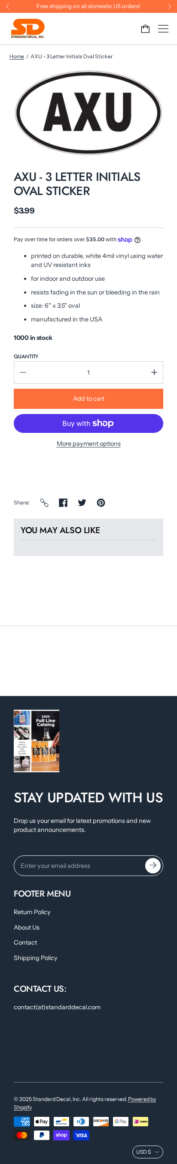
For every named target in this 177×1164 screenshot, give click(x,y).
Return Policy (32, 912)
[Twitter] (82, 502)
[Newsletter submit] (153, 865)
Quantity (26, 356)
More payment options (89, 443)
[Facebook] (63, 502)
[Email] (44, 502)
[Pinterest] (101, 502)
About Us (27, 927)
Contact (25, 942)
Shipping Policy (36, 958)
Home (16, 56)
